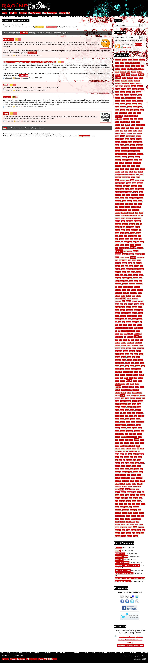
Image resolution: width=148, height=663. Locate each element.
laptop (130, 324)
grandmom (118, 272)
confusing (124, 157)
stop (131, 472)
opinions (131, 377)
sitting (121, 457)
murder (122, 366)
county (122, 168)
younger (124, 536)
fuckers (122, 257)
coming (127, 145)
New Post (13, 13)
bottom (130, 115)
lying (132, 339)
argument (138, 83)
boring (125, 112)
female (127, 233)
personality (129, 389)
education (117, 209)
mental (133, 348)
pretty (129, 404)
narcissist (138, 366)
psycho (117, 410)
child (134, 136)
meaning (117, 348)
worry (143, 530)
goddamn (136, 266)
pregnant (135, 401)
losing (121, 336)
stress (128, 474)
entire (122, 215)
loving (125, 339)
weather (133, 521)
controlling (121, 162)
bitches (117, 109)
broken (133, 121)
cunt (138, 174)
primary (134, 404)
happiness (124, 278)
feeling (117, 233)
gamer (134, 260)
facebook (131, 224)
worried (138, 530)
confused (118, 157)
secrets (142, 442)
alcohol (117, 71)
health (135, 281)
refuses (117, 422)
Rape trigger (8, 39)
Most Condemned (49, 13)
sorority (142, 463)
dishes (123, 195)
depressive (134, 186)
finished (136, 239)
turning (117, 507)
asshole (133, 86)
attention (123, 89)
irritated (140, 316)
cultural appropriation (125, 174)
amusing (117, 74)
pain (136, 377)
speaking (117, 466)
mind (131, 354)
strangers (123, 474)
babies (117, 95)
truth (129, 504)
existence (117, 221)
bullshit (128, 124)
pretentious (123, 404)
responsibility (130, 431)
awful (133, 92)
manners (117, 345)
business (117, 127)
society (132, 463)
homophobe (118, 292)
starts (131, 469)
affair (138, 68)
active (142, 65)
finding (127, 239)
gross (128, 272)
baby (121, 95)
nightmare (125, 371)
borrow (130, 112)
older (121, 377)
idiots (125, 304)
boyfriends (125, 118)
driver (122, 203)
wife (121, 527)
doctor (122, 198)
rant (126, 416)
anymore (117, 80)
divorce (117, 198)
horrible (124, 298)
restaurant (137, 431)
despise (122, 189)
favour (132, 230)
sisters (116, 457)
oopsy (5, 114)
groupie (138, 272)
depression (126, 186)
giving (126, 266)
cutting (132, 177)
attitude (129, 89)
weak (128, 521)
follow (130, 242)
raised (116, 416)
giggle (130, 263)
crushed (140, 171)
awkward (138, 92)
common (117, 148)
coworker (117, 171)
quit (121, 413)
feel (140, 230)
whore (140, 524)
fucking (133, 257)
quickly (117, 413)
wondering (117, 530)
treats (116, 504)
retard (116, 433)
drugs (135, 203)
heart (140, 281)
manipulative (138, 342)
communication (124, 148)
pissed (123, 395)
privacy (139, 404)
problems (123, 407)
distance (141, 195)
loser (140, 333)
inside (129, 313)
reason (127, 419)
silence (117, 454)
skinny (139, 457)
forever (117, 244)
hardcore (135, 278)
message (125, 351)
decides (123, 183)
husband (128, 301)
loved (120, 339)
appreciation (125, 83)
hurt (123, 301)
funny (120, 260)
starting (127, 469)
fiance (121, 236)
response (122, 431)
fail (141, 224)
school (137, 439)
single (130, 454)
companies (139, 148)
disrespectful (134, 195)
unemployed (133, 510)
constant (137, 157)
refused (138, 419)
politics (127, 398)
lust (129, 339)
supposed (128, 483)
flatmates (117, 242)
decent (137, 180)
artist (116, 86)
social (122, 463)
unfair (139, 510)
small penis (129, 460)
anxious (141, 77)
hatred (131, 281)
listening (138, 330)
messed (117, 354)
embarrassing (135, 209)
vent (138, 515)
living (121, 333)
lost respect (130, 336)
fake (124, 227)
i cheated (7, 97)
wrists (133, 533)
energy (141, 212)
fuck (143, 254)
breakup (122, 121)
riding (134, 433)
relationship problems (120, 425)
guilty (121, 275)
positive (117, 401)
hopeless (138, 295)
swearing (125, 486)
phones (123, 392)
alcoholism (123, 71)
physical (129, 392)
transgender (122, 501)
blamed (136, 109)
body (116, 112)
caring (121, 130)
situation (126, 457)
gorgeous (117, 269)
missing (138, 357)
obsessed (128, 374)
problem (117, 407)
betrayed (134, 104)
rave (139, 416)
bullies (122, 124)
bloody (141, 109)
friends (118, 251)
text (143, 492)
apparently (137, 80)
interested (122, 316)
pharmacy (117, 392)
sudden (132, 480)
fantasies (117, 230)
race (125, 413)
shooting (125, 451)
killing (116, 324)
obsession (135, 374)
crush (135, 171)
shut (130, 451)
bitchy (127, 109)
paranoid (140, 377)
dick (136, 189)
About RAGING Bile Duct (48, 659)
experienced (137, 221)
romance (139, 433)
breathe (128, 121)
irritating (117, 319)
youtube (129, 536)
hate (116, 281)
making (137, 339)
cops (128, 165)
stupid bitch (139, 477)
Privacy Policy (32, 659)
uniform (130, 512)
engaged (117, 215)
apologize (130, 80)
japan (129, 319)
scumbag (126, 442)
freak (116, 248)
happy (130, 278)
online (125, 377)
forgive (131, 244)
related (133, 422)
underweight (126, 510)
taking (130, 486)
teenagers (129, 492)
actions (137, 65)
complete (131, 151)
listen (133, 330)
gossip (123, 269)
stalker (117, 469)
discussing (129, 192)
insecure (117, 313)
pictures (117, 395)
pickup (140, 392)
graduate (141, 269)
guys (125, 275)
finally (116, 239)
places (128, 395)
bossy (116, 115)
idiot (121, 304)
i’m (126, 319)
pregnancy (128, 401)
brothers (117, 124)
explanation (118, 224)
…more (135, 536)
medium (123, 348)
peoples (132, 386)
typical (126, 507)
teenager (123, 492)
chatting (129, 133)
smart (134, 460)
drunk (139, 203)
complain (117, 151)
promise (139, 407)
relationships (131, 425)
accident (128, 65)
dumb (116, 206)
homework (140, 289)
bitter (132, 109)
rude (136, 436)
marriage (123, 345)
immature (128, 307)
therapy (122, 495)
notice (140, 371)
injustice (136, 310)
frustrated (124, 254)
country (117, 168)
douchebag (118, 201)
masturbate (135, 345)
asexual (121, 86)
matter (140, 345)
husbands (134, 301)
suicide (142, 480)
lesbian (125, 327)
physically (135, 392)
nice (121, 371)
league (120, 327)
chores (127, 139)
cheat (134, 133)
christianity (138, 139)
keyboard (128, 322)
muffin (142, 363)
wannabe (127, 518)
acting (132, 65)
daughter (122, 180)
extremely (125, 224)
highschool (118, 289)
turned (142, 504)
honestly (117, 295)
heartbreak (132, 284)
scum (121, 442)
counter (138, 165)
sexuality (117, 448)
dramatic (129, 201)
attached (117, 89)
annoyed (141, 74)
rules (116, 439)
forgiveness (138, 244)
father (122, 230)
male (141, 339)
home (128, 289)
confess (125, 154)
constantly (117, 160)
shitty (142, 448)
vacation (133, 515)
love (136, 336)
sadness (121, 439)
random (122, 416)
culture (133, 174)
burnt (143, 124)
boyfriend (118, 119)
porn (143, 398)
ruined (140, 436)
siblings (134, 451)
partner (135, 380)
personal (123, 389)
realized (122, 419)
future (125, 260)
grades (135, 269)
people (118, 386)
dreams (140, 201)
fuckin (126, 257)
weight (123, 524)
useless (128, 515)
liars (142, 327)
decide (141, 180)
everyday (128, 215)
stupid (133, 477)
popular (138, 398)
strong (139, 474)
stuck (123, 477)
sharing (134, 448)
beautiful (117, 101)
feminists (138, 233)
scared (131, 439)
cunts (141, 174)
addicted (117, 68)
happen (141, 275)
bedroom (128, 101)
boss (134, 112)
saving (126, 439)
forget (127, 244)
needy (122, 368)
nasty (143, 366)
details (132, 189)
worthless (117, 533)
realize (117, 419)
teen (138, 489)
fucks (116, 260)
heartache (125, 284)
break (135, 118)
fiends (125, 236)
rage (137, 413)
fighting (130, 236)
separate (127, 445)
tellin (135, 492)
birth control (123, 107)
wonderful (140, 527)
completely (137, 151)
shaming (128, 448)
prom (134, 407)
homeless (133, 289)
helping (125, 286)
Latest (4, 13)
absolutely (141, 59)
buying (123, 127)
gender (139, 260)
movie (132, 363)
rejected (122, 422)
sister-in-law (140, 454)
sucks (127, 480)
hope (133, 295)
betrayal (129, 104)
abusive (117, 65)
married (129, 345)
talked (116, 489)
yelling (142, 533)
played (137, 395)
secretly (137, 442)
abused (122, 62)
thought (142, 495)
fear (137, 230)
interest (117, 316)
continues (130, 160)
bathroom (133, 98)
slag (116, 460)
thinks (137, 495)
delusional (140, 183)
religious (117, 428)
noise (131, 371)
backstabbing (133, 95)
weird (127, 524)
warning (117, 521)
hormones (117, 298)
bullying (133, 124)
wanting (139, 518)
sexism (137, 445)
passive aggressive (120, 383)
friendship (135, 251)
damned (138, 177)
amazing (134, 71)
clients (140, 142)
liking (129, 330)
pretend (117, 404)
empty (136, 212)
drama (124, 201)
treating (139, 501)
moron (122, 363)
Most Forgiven (34, 13)
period (141, 386)
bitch (140, 107)
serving (132, 445)
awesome (128, 92)
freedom (127, 248)
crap (122, 171)
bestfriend (122, 104)
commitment (140, 145)
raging (141, 413)
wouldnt (128, 533)
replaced (134, 428)
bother (121, 115)
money (135, 360)
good (141, 266)
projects (129, 407)
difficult (123, 192)
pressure (141, 401)
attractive (141, 89)
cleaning (135, 142)
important (134, 307)
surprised (140, 483)
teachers (133, 489)
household (135, 298)
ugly (130, 507)
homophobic (126, 292)
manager (117, 342)
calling (132, 127)
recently (133, 419)
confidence (140, 154)
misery (129, 357)
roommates (130, 436)
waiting (117, 518)
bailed (139, 95)
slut (124, 460)
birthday (130, 107)
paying (137, 383)
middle (122, 354)
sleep (120, 460)
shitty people (118, 451)
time (127, 498)
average (122, 92)
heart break (118, 284)
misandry (117, 357)
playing (142, 395)
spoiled (134, 466)
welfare (132, 524)
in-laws (140, 307)
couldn (133, 165)
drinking (117, 203)
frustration (137, 254)
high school (137, 286)
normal (135, 371)
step (141, 469)
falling (132, 227)
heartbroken (139, 284)
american (139, 71)
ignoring (117, 307)
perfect (137, 386)
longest (130, 333)
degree (134, 183)
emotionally (124, 212)
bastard (127, 98)
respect (117, 431)
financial (122, 239)
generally (124, 263)
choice (122, 139)
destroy (127, 189)
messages (138, 351)
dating (117, 180)
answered (130, 77)
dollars (130, 198)
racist (133, 413)
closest (117, 145)
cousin (137, 168)
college (122, 145)
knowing (125, 324)
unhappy (124, 512)
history (123, 289)
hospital (129, 298)
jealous (134, 319)
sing (126, 454)
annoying (118, 77)
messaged (131, 351)
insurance (134, 313)
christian (132, 139)
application (118, 83)
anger (122, 74)
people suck (125, 386)
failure (116, 227)
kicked (133, 322)
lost (125, 336)
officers (117, 377)
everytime (134, 215)
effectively (124, 209)
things (127, 495)
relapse (128, 422)
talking (122, 489)
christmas (117, 142)
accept (122, 65)
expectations (129, 221)
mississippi (117, 360)
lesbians (131, 327)
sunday (122, 483)
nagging (132, 366)
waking (122, 518)
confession (132, 154)
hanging (135, 275)
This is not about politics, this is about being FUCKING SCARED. (29, 62)
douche (141, 198)
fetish (116, 236)
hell (116, 286)
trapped (129, 501)
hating (126, 281)
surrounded (118, 486)
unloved (141, 512)
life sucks (124, 330)
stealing (137, 469)
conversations (136, 162)
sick (139, 451)
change (140, 130)
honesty (123, 295)
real (143, 416)
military (127, 354)
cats (125, 130)
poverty (122, 401)
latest (134, 324)
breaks (117, 121)
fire (140, 239)
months (141, 360)
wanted (133, 518)
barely (122, 98)
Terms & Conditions (18, 659)
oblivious (123, 374)
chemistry (129, 136)
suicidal (137, 480)
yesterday (117, 536)
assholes (139, 86)
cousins (142, 168)
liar (138, 327)
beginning (139, 101)
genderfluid (118, 263)
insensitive (123, 313)
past (127, 383)
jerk (116, 322)
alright (128, 71)
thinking (132, 495)
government (129, 269)
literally (117, 333)
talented (135, 486)
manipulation (130, 342)
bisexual (135, 107)
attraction (135, 89)
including (122, 310)
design (139, 186)
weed (137, 521)
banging (117, 98)
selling (121, 445)
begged (134, 101)
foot (138, 242)
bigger (139, 104)
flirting (125, 242)
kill (140, 322)
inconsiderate (129, 310)
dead (128, 180)
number (117, 374)
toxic (116, 501)
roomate (117, 436)
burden (138, 124)
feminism (133, 233)
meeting (129, 348)
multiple (117, 366)
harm (140, 278)
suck (123, 480)
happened (117, 278)
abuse (116, 62)
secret (132, 442)
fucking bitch (140, 257)
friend (133, 248)
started (122, 469)
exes (133, 218)
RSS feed (138, 44)
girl (133, 263)
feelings (122, 233)
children (117, 139)
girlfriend (138, 263)
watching (123, 521)
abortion (125, 59)
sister (134, 454)
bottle (125, 115)
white (136, 524)
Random (22, 13)
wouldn (123, 533)
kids (138, 322)
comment (133, 145)
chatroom (123, 133)
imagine (123, 307)
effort (129, 209)
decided (117, 183)
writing (137, 533)
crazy (126, 171)
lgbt (135, 327)
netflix (116, 371)
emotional (117, 212)
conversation (129, 162)
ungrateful (117, 512)
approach (132, 83)
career (116, 130)
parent (117, 380)
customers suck (126, 177)
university (135, 512)
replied (139, 428)
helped (120, 286)
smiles (139, 460)
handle (130, 275)
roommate (123, 436)
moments (130, 360)
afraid (142, 68)
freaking (121, 248)
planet (132, 395)
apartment (124, 80)
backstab (126, 95)
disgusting (117, 195)
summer (117, 483)
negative (127, 368)
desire (116, 189)
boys (131, 118)
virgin (142, 515)
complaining (124, 151)
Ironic (5, 85)
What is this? (64, 13)
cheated (139, 133)
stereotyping (125, 472)
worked (128, 530)
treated (134, 501)
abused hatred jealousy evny (132, 62)
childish (138, 136)
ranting (131, 416)
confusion (131, 157)
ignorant (137, 304)
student (128, 477)
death (132, 180)
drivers (126, 203)
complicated (118, 154)
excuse (123, 218)
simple (121, 454)
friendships (118, 254)
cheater (117, 136)
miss (133, 357)
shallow (123, 448)
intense (140, 313)
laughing (139, 324)
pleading (117, 398)
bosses (139, 112)
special (123, 466)
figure (135, 236)
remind (129, 428)
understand (118, 510)
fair (120, 227)
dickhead (141, 189)
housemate (118, 301)
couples (132, 168)
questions (137, 410)
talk (139, 486)
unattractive (136, 507)
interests (129, 316)
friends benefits (128, 251)
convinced (117, 165)
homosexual (134, 292)
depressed (118, 186)
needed (117, 368)
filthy (139, 236)
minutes (141, 354)
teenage (117, 492)
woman (130, 527)
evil (139, 215)
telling (138, 492)
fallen (128, 227)
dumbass (122, 206)
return (126, 433)
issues (122, 319)
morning (117, 363)
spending (128, 466)
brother (138, 121)
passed (140, 380)
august (117, 92)
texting (117, 495)
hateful (121, 281)
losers (116, 336)
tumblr (133, 504)
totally (140, 498)
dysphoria (133, 206)
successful (117, 480)
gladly (130, 266)
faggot (137, 224)
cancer (137, 127)
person (117, 389)
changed (117, 133)
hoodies (129, 295)
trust (126, 504)
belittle (117, 104)
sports (139, 466)
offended (141, 374)
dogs (126, 198)
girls (123, 266)
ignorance (130, 304)
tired (130, 498)
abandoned (118, 59)
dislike (128, 195)
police (122, 398)
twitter (121, 507)
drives (131, 203)
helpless (131, 286)
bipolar (117, 107)
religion (138, 425)
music (127, 366)
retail (142, 431)
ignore (141, 304)
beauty (123, 101)
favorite (128, 230)
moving (137, 363)
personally (136, 389)
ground (133, 272)
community (132, 148)
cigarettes (123, 142)
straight (117, 474)
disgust (140, 192)
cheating (123, 136)
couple (127, 168)
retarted (122, 433)
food (134, 242)
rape (135, 416)
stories (140, 472)
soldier (137, 463)
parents (129, 380)
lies (116, 330)
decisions (128, 183)
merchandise (118, 351)
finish (131, 239)
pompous (132, 398)
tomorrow (135, 498)
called (127, 127)
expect (123, 221)
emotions (131, 212)
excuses (128, 218)
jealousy (140, 319)
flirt (122, 242)
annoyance (134, 74)
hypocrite (141, 301)
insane (141, 310)
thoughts (117, 498)
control (135, 160)
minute (136, 354)
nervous (139, 368)
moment (124, 360)
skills (136, 457)
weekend (117, 524)
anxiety (136, 77)
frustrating (131, 254)
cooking (124, 165)
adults (128, 68)
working (133, 530)
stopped (135, 472)
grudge (117, 275)
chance (135, 130)
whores (117, 527)
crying (116, 174)
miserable (123, 357)
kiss (120, 324)
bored (120, 112)
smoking (117, 463)
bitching (122, 109)
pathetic (132, 383)
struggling (117, 477)
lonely (125, 333)
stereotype (118, 472)
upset (123, 515)
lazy (116, 327)
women (135, 527)
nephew (133, 368)
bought (135, 115)
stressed (133, 474)
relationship (140, 422)
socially (127, 463)
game (129, 260)
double (135, 198)
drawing (135, 201)
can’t (141, 127)
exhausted (138, 218)
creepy (130, 171)
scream (117, 442)
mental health (140, 348)
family (137, 227)
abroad (130, 59)
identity (117, 304)
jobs (123, 322)
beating (139, 98)
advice (133, 68)
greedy (124, 272)
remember (123, 428)
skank (131, 457)
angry (128, 74)
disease (135, 192)
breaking (140, 118)
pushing (127, 410)
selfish (117, 445)
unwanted (117, 515)
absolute (135, 59)
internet (135, 316)
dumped (128, 206)
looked (135, 333)
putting (132, 410)
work (123, 530)
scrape (142, 439)
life (119, 330)
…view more (32, 53)
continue (124, 160)
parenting (122, 380)
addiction (123, 68)
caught (130, 130)
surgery (134, 483)
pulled (121, 410)
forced (141, 242)
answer (124, 77)
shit (138, 448)
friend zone (140, 248)
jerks (120, 322)
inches (117, 310)
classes (130, 142)
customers (117, 177)
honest (140, 292)
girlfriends (117, 266)
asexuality (127, 86)
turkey (138, 504)
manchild (123, 342)
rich (130, 433)
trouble (121, 504)
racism (128, 413)
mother (127, 363)
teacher (127, 489)
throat (122, 498)
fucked (117, 257)
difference (117, 192)
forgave (122, 244)
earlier (139, 206)
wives (125, 527)
